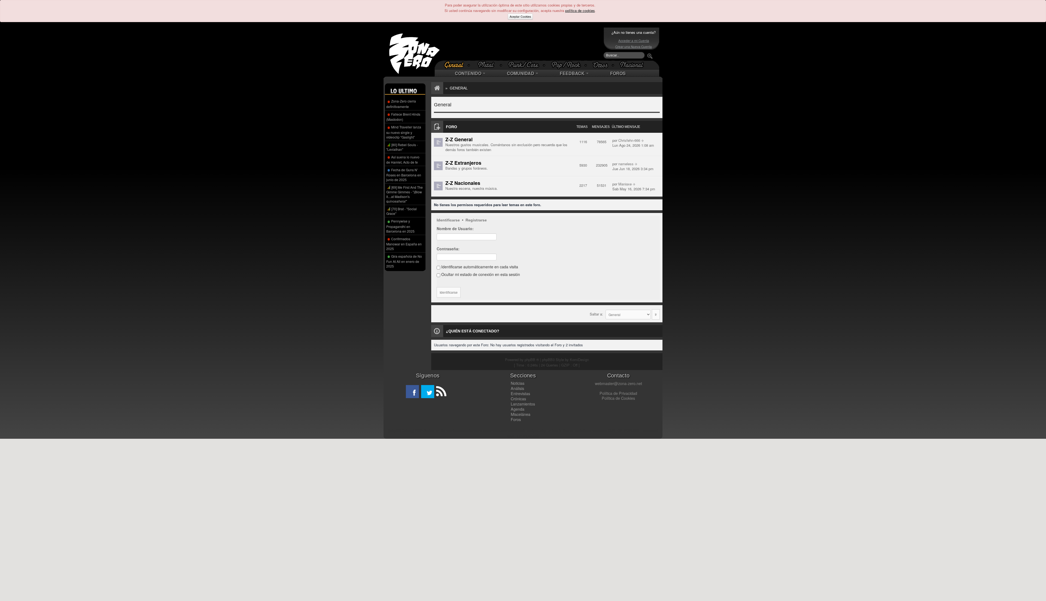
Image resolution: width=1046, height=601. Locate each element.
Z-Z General (459, 139)
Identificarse (448, 220)
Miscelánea (520, 414)
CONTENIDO (468, 73)
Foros (516, 419)
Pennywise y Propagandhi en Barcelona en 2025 (400, 226)
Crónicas (518, 398)
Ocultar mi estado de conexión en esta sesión (480, 274)
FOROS (618, 73)
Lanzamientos (523, 404)
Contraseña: (448, 248)
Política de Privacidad (618, 393)
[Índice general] (436, 88)
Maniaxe (625, 184)
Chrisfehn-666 (629, 140)
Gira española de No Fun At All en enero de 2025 (404, 261)
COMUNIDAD (521, 73)
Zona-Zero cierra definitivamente (401, 104)
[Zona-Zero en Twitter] (427, 391)
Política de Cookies (618, 398)
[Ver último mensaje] (642, 140)
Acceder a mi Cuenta (633, 40)
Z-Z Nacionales (462, 183)
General (459, 88)
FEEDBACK (573, 73)
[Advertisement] (522, 44)
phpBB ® (532, 359)
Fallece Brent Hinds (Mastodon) (403, 117)
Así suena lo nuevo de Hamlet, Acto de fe (402, 159)
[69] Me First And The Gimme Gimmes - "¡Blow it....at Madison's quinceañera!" (404, 194)
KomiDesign (579, 359)
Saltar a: (596, 314)
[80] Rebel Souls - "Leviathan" (402, 147)
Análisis (517, 388)
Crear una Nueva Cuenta (633, 46)
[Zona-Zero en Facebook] (412, 391)
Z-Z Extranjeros (463, 162)
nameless (626, 163)
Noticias (517, 383)
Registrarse (476, 220)
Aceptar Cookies (520, 16)
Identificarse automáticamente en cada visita (479, 266)
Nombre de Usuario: (455, 228)
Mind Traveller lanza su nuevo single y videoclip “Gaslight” (403, 132)
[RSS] (440, 391)
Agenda (517, 409)
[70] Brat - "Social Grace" (401, 211)
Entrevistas (520, 393)
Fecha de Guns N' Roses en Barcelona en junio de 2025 (403, 174)
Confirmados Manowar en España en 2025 (404, 243)
